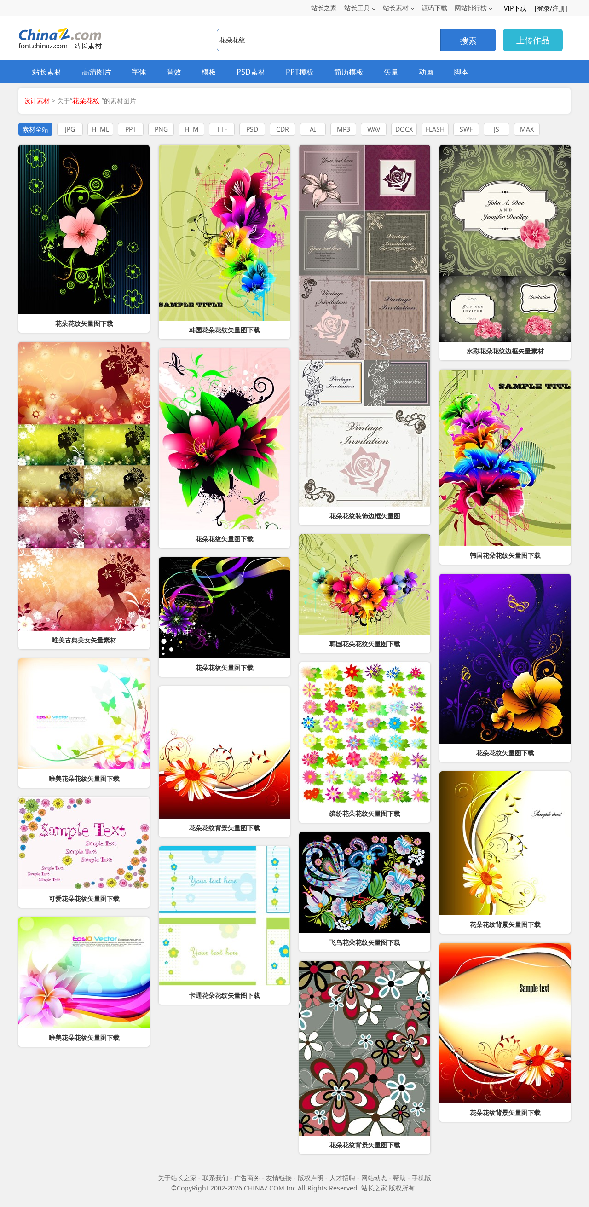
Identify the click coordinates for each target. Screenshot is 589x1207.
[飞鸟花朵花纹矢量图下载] (364, 882)
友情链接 (279, 1177)
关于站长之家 (177, 1177)
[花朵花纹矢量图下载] (505, 659)
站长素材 (396, 7)
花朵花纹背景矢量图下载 (364, 1145)
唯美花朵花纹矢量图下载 (84, 778)
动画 (426, 72)
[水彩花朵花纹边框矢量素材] (505, 243)
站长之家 (324, 7)
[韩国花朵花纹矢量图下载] (224, 233)
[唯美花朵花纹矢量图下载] (84, 713)
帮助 (399, 1177)
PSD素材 (251, 72)
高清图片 (96, 72)
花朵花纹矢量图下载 (505, 753)
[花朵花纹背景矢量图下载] (364, 1048)
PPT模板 (300, 72)
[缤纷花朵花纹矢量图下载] (364, 733)
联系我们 (215, 1177)
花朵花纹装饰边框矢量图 (364, 516)
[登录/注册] (551, 8)
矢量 (391, 72)
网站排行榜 (471, 7)
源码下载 (434, 7)
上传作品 (532, 40)
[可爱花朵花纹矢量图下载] (84, 843)
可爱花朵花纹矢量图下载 (84, 898)
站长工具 (357, 7)
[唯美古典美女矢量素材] (84, 486)
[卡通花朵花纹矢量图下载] (224, 916)
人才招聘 (342, 1177)
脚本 (461, 72)
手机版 (421, 1177)
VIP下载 (515, 8)
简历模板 (349, 72)
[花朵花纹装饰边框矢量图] (364, 326)
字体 (139, 72)
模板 (209, 72)
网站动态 (374, 1177)
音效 (174, 72)
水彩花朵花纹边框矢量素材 (505, 351)
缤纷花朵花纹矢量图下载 (364, 813)
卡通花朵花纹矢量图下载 (224, 995)
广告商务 (247, 1177)
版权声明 (310, 1177)
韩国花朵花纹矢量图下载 (224, 330)
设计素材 (37, 100)
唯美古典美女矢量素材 (84, 640)
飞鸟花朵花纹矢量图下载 (364, 942)
